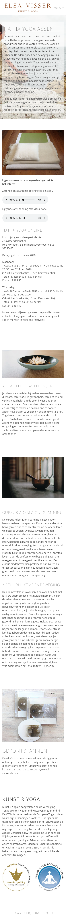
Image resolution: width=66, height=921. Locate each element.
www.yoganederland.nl (46, 810)
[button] (59, 7)
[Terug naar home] (28, 7)
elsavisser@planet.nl (14, 241)
